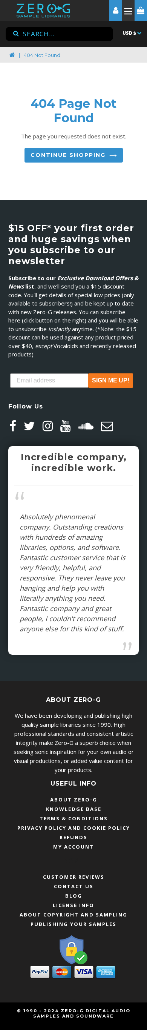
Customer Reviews (73, 876)
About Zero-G (73, 799)
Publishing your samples (73, 924)
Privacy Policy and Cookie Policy (73, 827)
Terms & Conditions (74, 818)
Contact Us (73, 886)
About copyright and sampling (73, 914)
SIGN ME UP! (110, 380)
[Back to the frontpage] (12, 55)
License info (73, 905)
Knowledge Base (73, 809)
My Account (73, 846)
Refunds (73, 837)
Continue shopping (68, 155)
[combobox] (59, 34)
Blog (73, 895)
